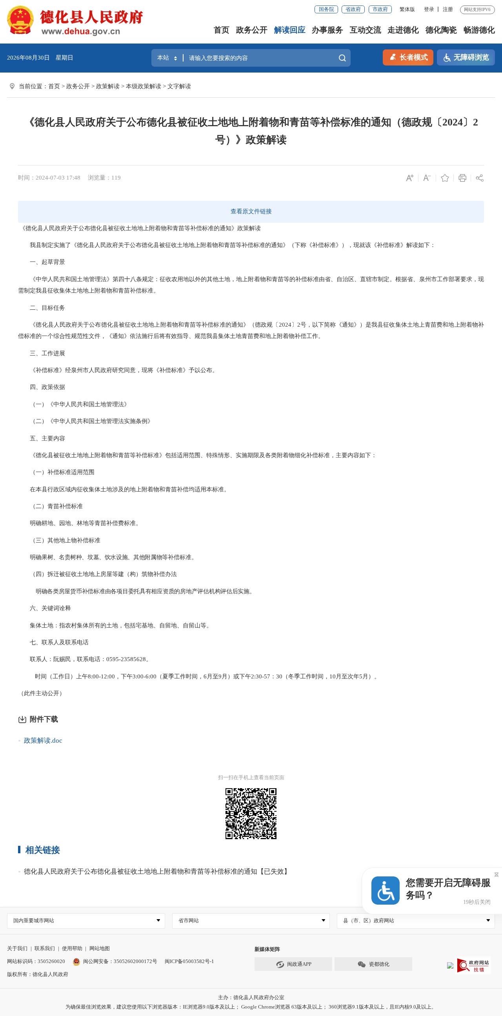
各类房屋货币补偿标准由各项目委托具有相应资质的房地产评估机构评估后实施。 (151, 591)
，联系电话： (88, 659)
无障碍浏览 (471, 57)
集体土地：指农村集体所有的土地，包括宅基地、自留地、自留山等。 (115, 625)
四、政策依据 (41, 387)
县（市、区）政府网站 (368, 920)
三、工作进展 (41, 353)
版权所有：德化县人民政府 (37, 974)
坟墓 (93, 557)
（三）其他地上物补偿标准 (65, 540)
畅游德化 (479, 29)
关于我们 (17, 948)
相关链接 (42, 850)
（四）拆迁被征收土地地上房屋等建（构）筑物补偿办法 (97, 574)
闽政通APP (299, 964)
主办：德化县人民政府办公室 (251, 997)
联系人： (35, 659)
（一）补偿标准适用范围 (56, 472)
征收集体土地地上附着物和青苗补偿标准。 (103, 290)
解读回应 (290, 29)
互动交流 (365, 29)
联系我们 (45, 948)
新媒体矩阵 (267, 949)
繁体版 (407, 9)
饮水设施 (116, 557)
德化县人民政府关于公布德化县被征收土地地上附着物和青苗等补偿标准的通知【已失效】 (157, 871)
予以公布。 (203, 370)
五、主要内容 (41, 438)
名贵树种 (70, 557)
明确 (36, 523)
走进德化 (403, 29)
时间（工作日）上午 (61, 676)
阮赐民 (62, 659)
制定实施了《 (59, 245)
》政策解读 (246, 228)
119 (116, 177)
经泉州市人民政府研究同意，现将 (109, 370)
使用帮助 (72, 948)
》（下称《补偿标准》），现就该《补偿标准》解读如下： (359, 245)
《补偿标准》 (41, 370)
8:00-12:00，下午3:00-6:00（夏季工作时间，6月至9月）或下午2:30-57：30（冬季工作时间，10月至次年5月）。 (234, 676)
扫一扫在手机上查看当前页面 (251, 777)
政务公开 (251, 29)
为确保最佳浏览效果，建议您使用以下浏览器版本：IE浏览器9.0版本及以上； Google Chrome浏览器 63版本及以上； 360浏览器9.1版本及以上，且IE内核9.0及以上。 (251, 1007)
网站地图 (99, 948)
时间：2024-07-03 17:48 (49, 177)
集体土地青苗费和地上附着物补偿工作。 (271, 336)
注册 (448, 9)
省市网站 (188, 920)
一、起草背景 (41, 262)
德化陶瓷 (441, 29)
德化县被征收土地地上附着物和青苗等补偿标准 (97, 455)
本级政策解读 (143, 86)
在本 (30, 489)
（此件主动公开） (41, 693)
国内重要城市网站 (33, 920)
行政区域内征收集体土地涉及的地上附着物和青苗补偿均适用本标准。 (138, 489)
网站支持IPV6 (477, 9)
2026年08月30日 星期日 (40, 58)
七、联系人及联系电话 (53, 642)
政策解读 (108, 86)
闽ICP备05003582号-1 (189, 961)
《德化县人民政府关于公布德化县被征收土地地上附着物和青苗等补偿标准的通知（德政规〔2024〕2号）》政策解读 (251, 130)
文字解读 (179, 86)
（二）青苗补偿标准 (50, 506)
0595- (113, 659)
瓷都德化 (379, 964)
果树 (47, 557)
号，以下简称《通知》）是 (335, 325)
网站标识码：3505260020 (36, 961)
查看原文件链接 (251, 211)
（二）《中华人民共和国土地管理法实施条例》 (85, 421)
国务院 (326, 9)
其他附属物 (147, 557)
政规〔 (269, 325)
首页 (221, 29)
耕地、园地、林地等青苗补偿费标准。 (92, 523)
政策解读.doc (43, 740)
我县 (41, 290)
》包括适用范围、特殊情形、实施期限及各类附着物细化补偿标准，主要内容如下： (268, 455)
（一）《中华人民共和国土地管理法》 (74, 404)
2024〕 (288, 325)
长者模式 (414, 57)
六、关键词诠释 (44, 608)
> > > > (119, 86)
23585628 (133, 659)
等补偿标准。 (179, 557)
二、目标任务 (41, 308)
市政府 (380, 9)
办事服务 (327, 29)
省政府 (353, 9)
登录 (429, 9)
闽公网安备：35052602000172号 (120, 961)
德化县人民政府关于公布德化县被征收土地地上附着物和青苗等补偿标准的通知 (128, 228)
